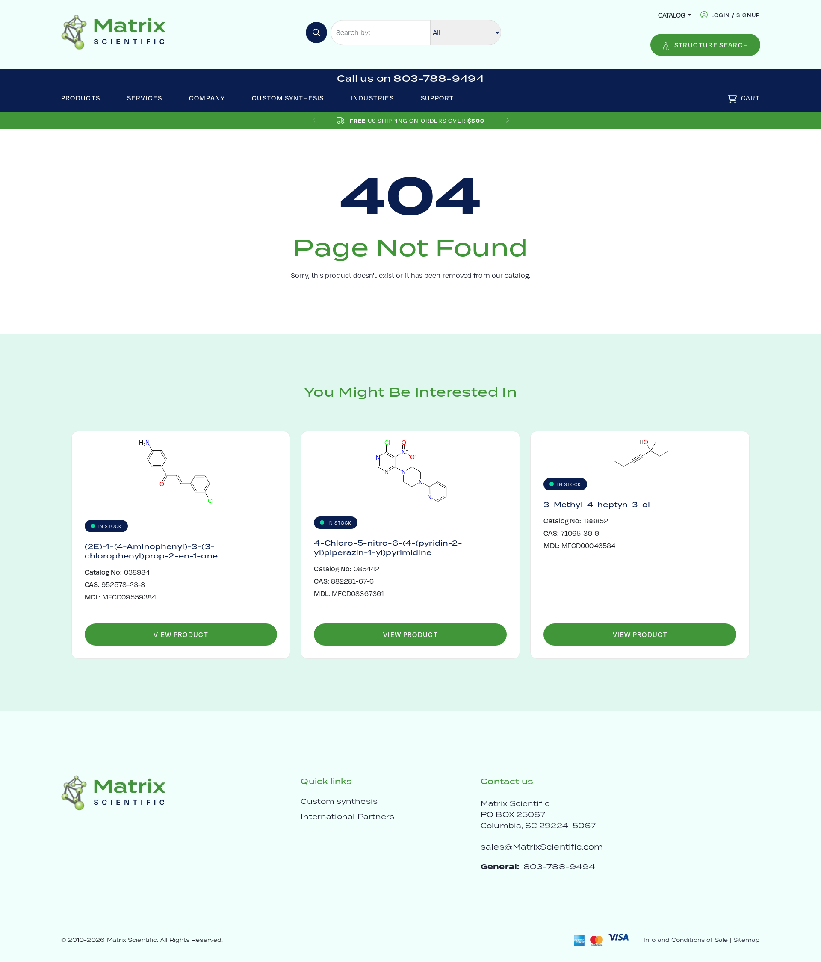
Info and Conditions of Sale (686, 940)
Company (207, 97)
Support (437, 97)
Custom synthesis (339, 801)
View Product (181, 634)
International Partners (347, 816)
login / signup (735, 15)
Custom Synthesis (288, 97)
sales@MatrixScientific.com (542, 847)
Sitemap (746, 940)
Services (144, 97)
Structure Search (711, 44)
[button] (507, 120)
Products (80, 97)
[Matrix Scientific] (113, 31)
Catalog (671, 14)
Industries (372, 97)
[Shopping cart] (732, 99)
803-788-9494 (559, 866)
